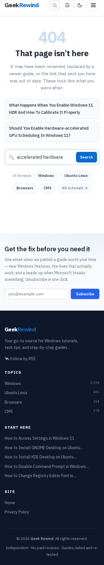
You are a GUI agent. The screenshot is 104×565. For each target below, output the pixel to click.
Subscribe (85, 294)
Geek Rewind (42, 538)
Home (10, 502)
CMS (47, 188)
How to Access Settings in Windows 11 (39, 438)
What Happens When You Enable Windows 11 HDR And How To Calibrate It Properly (51, 109)
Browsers (24, 188)
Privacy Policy (17, 512)
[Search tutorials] (54, 5)
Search (86, 157)
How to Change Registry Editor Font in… (40, 475)
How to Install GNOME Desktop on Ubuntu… (44, 447)
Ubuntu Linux (76, 175)
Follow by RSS (20, 358)
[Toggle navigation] (93, 5)
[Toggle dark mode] (80, 5)
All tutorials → (75, 188)
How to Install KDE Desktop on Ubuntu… (41, 457)
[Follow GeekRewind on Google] (67, 5)
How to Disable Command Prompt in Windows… (47, 466)
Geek (20, 329)
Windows (46, 175)
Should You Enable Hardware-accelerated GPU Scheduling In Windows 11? (49, 132)
